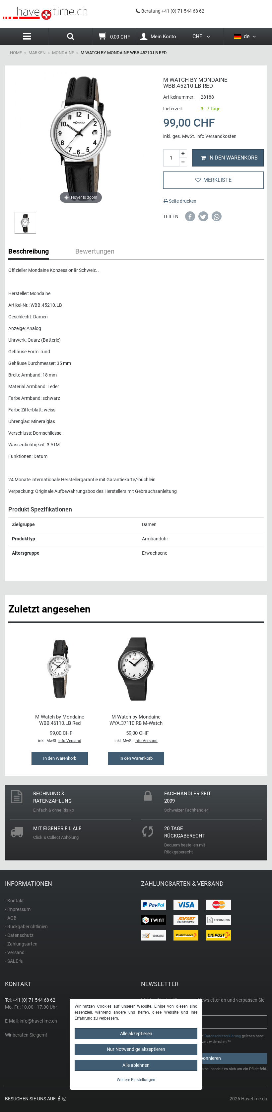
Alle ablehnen (136, 1065)
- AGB (11, 918)
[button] (190, 216)
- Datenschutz (19, 935)
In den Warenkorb (233, 158)
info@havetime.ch (38, 1021)
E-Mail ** (152, 1018)
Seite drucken (182, 201)
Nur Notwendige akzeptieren (136, 1049)
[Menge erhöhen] (183, 153)
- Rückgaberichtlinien (26, 926)
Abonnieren (209, 1058)
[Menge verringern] (183, 162)
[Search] (70, 37)
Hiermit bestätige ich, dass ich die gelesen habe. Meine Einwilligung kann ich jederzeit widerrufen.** (206, 1039)
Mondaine (63, 52)
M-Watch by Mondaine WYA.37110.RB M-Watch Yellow (136, 720)
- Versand (15, 952)
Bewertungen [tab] (94, 251)
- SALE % (14, 961)
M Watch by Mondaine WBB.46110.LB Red (59, 720)
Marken (37, 52)
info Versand (69, 740)
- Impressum (18, 909)
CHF (198, 36)
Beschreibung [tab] (28, 251)
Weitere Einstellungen (136, 1079)
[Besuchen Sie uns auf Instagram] (64, 1098)
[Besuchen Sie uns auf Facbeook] (59, 1098)
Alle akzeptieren (136, 1033)
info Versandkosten (216, 136)
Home (16, 52)
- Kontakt (14, 900)
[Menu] (26, 36)
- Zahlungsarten (21, 943)
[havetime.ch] (45, 14)
